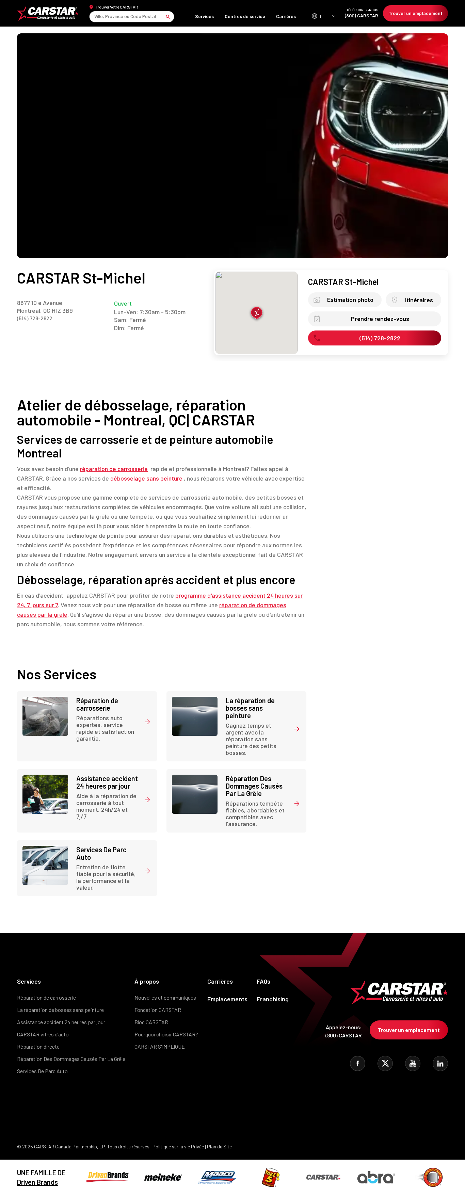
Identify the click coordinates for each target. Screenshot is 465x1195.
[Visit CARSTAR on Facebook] (357, 1063)
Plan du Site (219, 1146)
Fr (322, 16)
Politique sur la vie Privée (178, 1146)
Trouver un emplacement (415, 13)
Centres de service (245, 16)
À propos (146, 981)
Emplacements (227, 999)
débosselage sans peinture (146, 478)
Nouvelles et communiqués (165, 997)
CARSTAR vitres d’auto (43, 1034)
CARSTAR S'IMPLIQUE (159, 1046)
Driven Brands (37, 1182)
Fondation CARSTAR (157, 1009)
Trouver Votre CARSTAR (117, 6)
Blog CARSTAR (151, 1022)
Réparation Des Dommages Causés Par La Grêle (71, 1058)
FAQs (263, 981)
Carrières (286, 16)
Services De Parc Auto (42, 1071)
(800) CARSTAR (361, 13)
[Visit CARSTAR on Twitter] (385, 1063)
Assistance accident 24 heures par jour (61, 1022)
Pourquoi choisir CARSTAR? (166, 1034)
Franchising (273, 999)
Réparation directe (38, 1046)
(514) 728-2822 (34, 318)
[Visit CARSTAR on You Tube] (412, 1063)
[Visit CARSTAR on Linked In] (440, 1063)
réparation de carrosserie (114, 468)
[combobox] (94, 16)
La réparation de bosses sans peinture (60, 1009)
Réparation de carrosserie (46, 997)
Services (204, 16)
